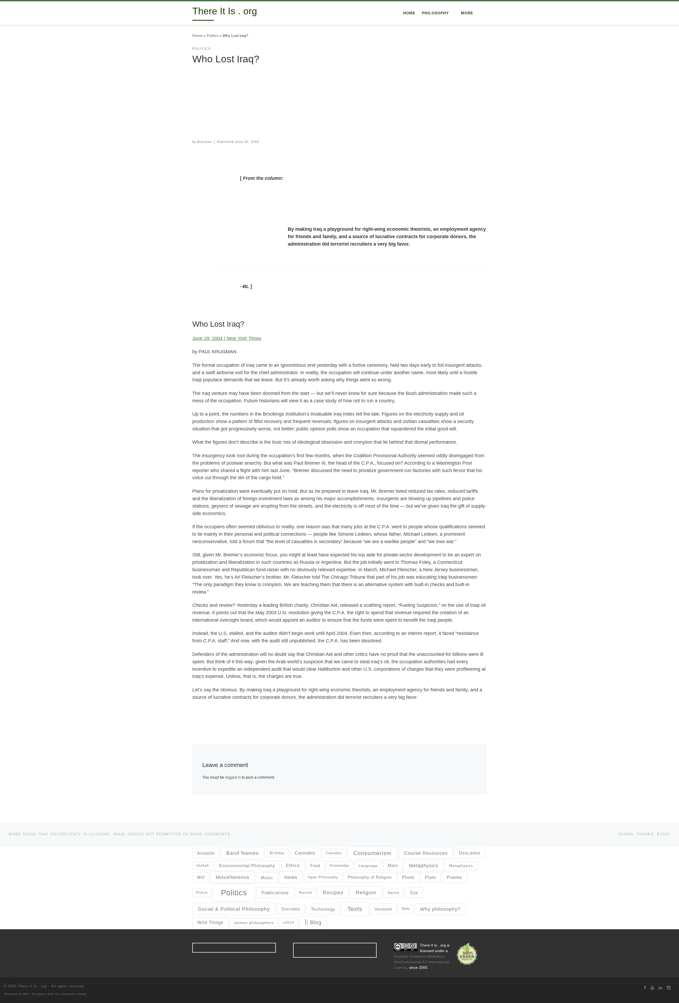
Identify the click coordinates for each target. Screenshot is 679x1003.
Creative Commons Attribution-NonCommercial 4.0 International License (421, 962)
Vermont (383, 909)
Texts (354, 909)
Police (201, 893)
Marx (393, 865)
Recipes (333, 892)
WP (25, 994)
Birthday (277, 853)
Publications (275, 892)
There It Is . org (32, 986)
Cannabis (305, 853)
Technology (323, 909)
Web (406, 909)
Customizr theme (73, 994)
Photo (408, 877)
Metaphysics (423, 865)
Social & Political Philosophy (234, 909)
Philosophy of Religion (370, 877)
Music (267, 877)
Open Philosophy (323, 877)
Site (414, 892)
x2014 (288, 922)
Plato (430, 877)
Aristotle (206, 853)
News (290, 877)
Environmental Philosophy (247, 865)
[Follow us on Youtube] (652, 987)
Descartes (469, 853)
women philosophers (254, 923)
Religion (366, 892)
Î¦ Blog (313, 922)
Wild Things (210, 922)
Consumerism (372, 853)
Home (197, 35)
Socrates (290, 909)
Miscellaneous (232, 877)
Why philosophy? (440, 909)
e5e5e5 (202, 865)
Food (315, 865)
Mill (201, 877)
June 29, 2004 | (226, 338)
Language (368, 866)
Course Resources (426, 853)
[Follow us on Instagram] (669, 987)
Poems (454, 877)
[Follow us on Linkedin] (660, 987)
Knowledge (339, 865)
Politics (212, 35)
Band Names (242, 853)
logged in (233, 777)
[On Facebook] (645, 987)
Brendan (204, 142)
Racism (305, 893)
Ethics (293, 865)
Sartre (393, 893)
